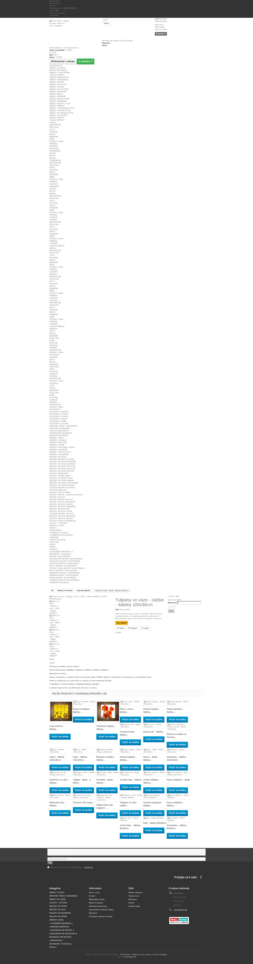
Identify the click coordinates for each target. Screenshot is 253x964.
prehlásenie (88, 867)
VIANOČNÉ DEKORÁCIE (59, 583)
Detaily (52, 663)
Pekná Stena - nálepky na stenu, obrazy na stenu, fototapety (143, 954)
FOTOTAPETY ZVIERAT (59, 417)
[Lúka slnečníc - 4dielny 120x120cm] (61, 711)
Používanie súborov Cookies (100, 916)
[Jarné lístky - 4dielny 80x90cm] (131, 819)
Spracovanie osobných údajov (101, 910)
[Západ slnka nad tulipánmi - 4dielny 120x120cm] (108, 797)
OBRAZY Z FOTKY (56, 526)
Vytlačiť (118, 633)
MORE (52, 139)
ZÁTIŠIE (52, 153)
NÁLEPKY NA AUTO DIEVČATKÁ (62, 502)
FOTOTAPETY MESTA (58, 419)
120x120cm (53, 300)
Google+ (146, 628)
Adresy (131, 903)
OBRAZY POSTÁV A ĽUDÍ (59, 103)
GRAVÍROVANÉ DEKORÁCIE (60, 433)
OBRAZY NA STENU (57, 68)
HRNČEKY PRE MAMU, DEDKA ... (63, 447)
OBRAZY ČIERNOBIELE (59, 80)
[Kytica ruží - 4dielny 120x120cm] (155, 726)
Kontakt (52, 6)
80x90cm (52, 248)
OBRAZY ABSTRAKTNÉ (59, 77)
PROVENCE (54, 149)
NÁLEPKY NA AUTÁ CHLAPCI (61, 518)
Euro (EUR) (53, 15)
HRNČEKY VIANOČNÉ (58, 450)
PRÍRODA (53, 144)
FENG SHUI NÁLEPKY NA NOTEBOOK (64, 561)
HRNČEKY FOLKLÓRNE (59, 454)
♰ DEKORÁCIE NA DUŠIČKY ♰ (61, 930)
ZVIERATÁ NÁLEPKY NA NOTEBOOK (64, 580)
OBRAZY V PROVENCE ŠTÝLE (61, 108)
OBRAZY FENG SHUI (57, 85)
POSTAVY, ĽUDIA (56, 141)
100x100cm (53, 357)
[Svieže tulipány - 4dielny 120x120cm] (155, 773)
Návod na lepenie (96, 903)
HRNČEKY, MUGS (56, 438)
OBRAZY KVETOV (56, 87)
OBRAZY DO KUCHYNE (58, 89)
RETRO (52, 156)
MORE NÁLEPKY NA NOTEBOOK (62, 578)
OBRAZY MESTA (56, 94)
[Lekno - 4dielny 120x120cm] (61, 751)
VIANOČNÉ (53, 537)
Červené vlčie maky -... (84, 802)
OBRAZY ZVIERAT (56, 118)
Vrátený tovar (133, 896)
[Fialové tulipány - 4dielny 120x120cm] (155, 703)
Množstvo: (172, 603)
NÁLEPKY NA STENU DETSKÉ (61, 471)
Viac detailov (121, 623)
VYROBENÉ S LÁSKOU (58, 533)
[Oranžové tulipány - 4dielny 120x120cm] (108, 711)
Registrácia (55, 1)
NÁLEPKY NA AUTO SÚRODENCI (62, 507)
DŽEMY (52, 545)
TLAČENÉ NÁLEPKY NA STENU (62, 488)
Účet (131, 888)
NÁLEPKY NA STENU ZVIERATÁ (62, 464)
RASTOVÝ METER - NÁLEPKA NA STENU (66, 495)
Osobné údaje (134, 906)
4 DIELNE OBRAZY (57, 246)
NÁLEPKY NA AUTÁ (57, 497)
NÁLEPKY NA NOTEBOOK (59, 556)
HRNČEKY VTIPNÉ (57, 445)
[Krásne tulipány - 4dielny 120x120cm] (131, 751)
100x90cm (53, 274)
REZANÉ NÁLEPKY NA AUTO (61, 500)
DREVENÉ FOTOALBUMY (59, 428)
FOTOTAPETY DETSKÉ (58, 424)
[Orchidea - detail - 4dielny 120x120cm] (108, 773)
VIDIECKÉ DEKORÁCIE (58, 431)
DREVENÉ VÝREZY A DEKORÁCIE (63, 426)
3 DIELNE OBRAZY (57, 120)
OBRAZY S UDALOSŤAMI (59, 73)
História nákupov (135, 893)
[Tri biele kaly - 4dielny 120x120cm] (131, 773)
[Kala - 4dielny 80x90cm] (155, 818)
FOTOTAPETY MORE (58, 421)
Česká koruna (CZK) (57, 13)
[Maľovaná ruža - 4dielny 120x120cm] (61, 796)
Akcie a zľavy (94, 893)
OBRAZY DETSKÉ (56, 82)
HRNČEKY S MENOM (58, 440)
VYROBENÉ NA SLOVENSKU (61, 535)
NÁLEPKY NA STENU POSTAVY (62, 485)
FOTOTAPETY (55, 409)
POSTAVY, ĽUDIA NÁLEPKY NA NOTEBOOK (67, 568)
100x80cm (53, 329)
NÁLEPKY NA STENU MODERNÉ (62, 462)
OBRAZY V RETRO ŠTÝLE (60, 111)
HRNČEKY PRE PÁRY (58, 443)
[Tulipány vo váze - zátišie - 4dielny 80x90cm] (131, 796)
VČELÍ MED (54, 542)
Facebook (133, 628)
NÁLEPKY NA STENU (58, 457)
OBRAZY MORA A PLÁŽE (59, 99)
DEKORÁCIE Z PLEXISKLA (60, 554)
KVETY (52, 130)
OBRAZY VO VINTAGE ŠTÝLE (61, 113)
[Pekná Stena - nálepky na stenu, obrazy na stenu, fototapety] (73, 30)
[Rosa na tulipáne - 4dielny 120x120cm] (84, 703)
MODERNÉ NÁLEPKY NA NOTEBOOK (64, 573)
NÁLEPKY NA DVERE (58, 916)
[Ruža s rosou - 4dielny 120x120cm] (131, 703)
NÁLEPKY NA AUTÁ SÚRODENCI (62, 521)
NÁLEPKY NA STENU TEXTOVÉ (62, 466)
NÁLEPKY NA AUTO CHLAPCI (61, 504)
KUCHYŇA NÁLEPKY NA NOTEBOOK (64, 564)
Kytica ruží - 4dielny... (154, 732)
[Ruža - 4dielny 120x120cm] (84, 751)
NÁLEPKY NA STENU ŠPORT (61, 478)
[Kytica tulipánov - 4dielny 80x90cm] (178, 796)
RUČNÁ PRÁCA (55, 530)
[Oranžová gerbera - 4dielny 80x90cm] (155, 796)
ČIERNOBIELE (55, 151)
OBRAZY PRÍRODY (57, 106)
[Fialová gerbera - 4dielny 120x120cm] (178, 703)
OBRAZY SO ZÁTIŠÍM (58, 115)
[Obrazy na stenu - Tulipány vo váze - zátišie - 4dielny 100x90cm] (80, 607)
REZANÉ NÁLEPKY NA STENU (61, 459)
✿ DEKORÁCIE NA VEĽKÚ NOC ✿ (63, 934)
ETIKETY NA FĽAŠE (57, 540)
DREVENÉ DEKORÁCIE (58, 435)
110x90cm (53, 220)
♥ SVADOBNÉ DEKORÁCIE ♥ (61, 552)
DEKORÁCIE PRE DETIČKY (60, 937)
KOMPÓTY (53, 549)
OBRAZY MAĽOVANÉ (58, 92)
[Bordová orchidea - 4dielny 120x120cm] (108, 751)
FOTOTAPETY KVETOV (59, 414)
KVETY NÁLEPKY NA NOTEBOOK (63, 566)
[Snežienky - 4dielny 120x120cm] (178, 751)
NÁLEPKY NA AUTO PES (59, 509)
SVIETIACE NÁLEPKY (58, 490)
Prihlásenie (55, 3)
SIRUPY (52, 547)
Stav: (117, 610)
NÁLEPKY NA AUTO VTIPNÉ (60, 511)
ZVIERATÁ (53, 146)
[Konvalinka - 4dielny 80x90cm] (178, 819)
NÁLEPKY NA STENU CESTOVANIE (63, 483)
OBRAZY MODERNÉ (57, 96)
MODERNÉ (53, 137)
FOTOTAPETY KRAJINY (59, 412)
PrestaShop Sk (130, 957)
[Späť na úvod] (52, 590)
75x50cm (52, 122)
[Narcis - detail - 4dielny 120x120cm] (155, 751)
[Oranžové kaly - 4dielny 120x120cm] (131, 726)
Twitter (121, 628)
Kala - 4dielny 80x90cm (154, 823)
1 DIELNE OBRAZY (57, 75)
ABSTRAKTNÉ (55, 125)
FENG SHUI (54, 127)
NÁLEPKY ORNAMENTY (59, 473)
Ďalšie (51, 659)
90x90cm (52, 194)
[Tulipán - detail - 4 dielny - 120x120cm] (84, 773)
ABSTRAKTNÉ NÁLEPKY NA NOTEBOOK (66, 559)
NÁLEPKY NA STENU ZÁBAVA (61, 481)
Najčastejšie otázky (96, 899)
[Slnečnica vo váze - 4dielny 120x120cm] (61, 773)
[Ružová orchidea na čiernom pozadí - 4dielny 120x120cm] (178, 727)
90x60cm (52, 158)
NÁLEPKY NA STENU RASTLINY (62, 469)
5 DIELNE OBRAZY (57, 326)
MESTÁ (52, 134)
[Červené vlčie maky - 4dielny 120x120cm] (84, 796)
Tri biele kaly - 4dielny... (131, 779)
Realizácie (93, 913)
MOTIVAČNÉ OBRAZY (58, 70)
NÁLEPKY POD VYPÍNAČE (60, 492)
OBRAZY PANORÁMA (58, 101)
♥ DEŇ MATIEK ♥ (56, 940)
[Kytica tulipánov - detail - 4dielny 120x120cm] (178, 773)
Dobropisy (132, 899)
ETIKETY (53, 528)
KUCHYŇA (53, 132)
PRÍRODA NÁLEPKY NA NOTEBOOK (64, 575)
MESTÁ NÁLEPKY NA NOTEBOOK (63, 571)
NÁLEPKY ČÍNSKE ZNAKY (60, 476)
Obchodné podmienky (98, 906)
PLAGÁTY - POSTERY (58, 523)
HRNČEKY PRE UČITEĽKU (60, 452)
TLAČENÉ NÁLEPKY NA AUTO (61, 514)
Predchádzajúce (55, 599)
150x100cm (53, 383)
